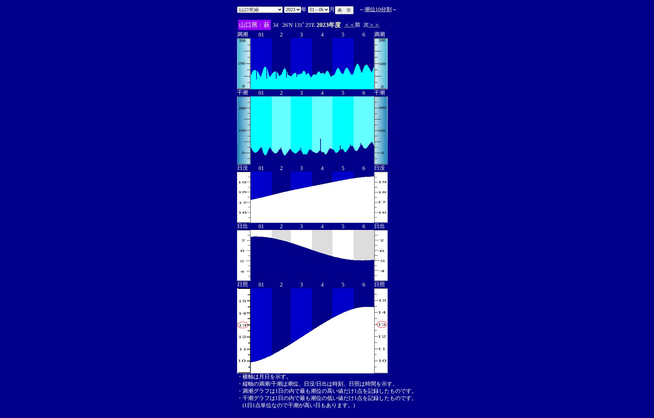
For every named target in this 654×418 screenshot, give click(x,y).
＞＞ (374, 25)
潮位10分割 (378, 9)
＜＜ (349, 25)
